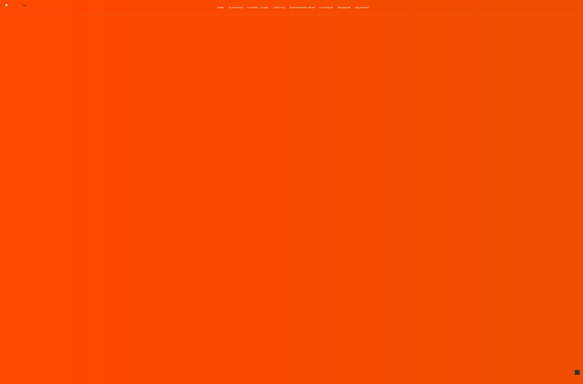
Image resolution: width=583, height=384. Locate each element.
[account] (566, 7)
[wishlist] (571, 7)
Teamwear (344, 8)
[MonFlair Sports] (23, 7)
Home (220, 8)
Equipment (362, 8)
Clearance (236, 8)
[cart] (575, 7)
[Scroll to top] (577, 372)
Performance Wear (302, 8)
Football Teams (257, 8)
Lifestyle (279, 8)
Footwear (326, 8)
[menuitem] (220, 7)
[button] (552, 7)
